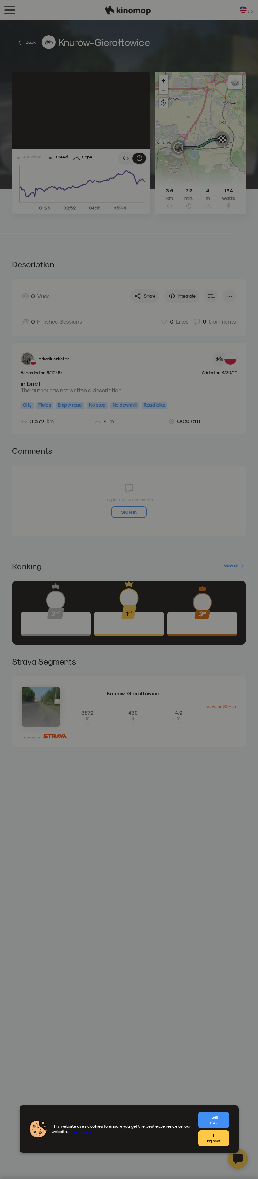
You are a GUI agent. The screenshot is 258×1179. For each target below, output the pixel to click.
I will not (213, 1120)
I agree (213, 1137)
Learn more (80, 1131)
